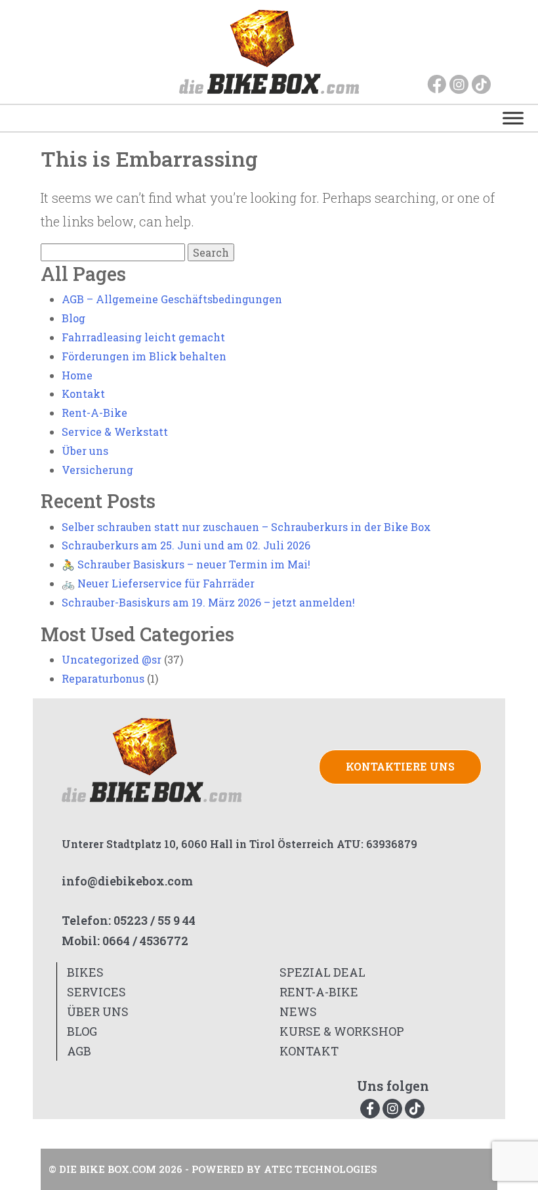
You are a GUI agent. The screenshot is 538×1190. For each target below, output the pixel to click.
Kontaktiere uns (400, 766)
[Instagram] (458, 84)
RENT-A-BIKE (318, 992)
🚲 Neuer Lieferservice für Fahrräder (158, 583)
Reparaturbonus (103, 678)
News (298, 1011)
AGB (79, 1051)
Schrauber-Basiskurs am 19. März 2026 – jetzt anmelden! (208, 602)
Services (96, 992)
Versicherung (97, 470)
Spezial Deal (322, 972)
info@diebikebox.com (127, 881)
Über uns (85, 450)
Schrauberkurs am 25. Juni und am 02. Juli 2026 (186, 545)
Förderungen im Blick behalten (144, 356)
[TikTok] (481, 84)
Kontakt (83, 393)
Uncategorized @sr (111, 659)
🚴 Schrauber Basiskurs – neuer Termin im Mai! (186, 564)
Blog (73, 318)
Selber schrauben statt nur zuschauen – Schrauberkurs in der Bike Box (246, 527)
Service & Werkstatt (115, 431)
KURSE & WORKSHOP (341, 1031)
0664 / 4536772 (145, 940)
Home (77, 375)
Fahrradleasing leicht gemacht (143, 337)
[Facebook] (436, 84)
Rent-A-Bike (94, 412)
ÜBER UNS (98, 1011)
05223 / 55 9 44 (155, 920)
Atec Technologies (320, 1169)
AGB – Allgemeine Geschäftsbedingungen (172, 299)
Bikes (85, 972)
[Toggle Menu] (513, 118)
